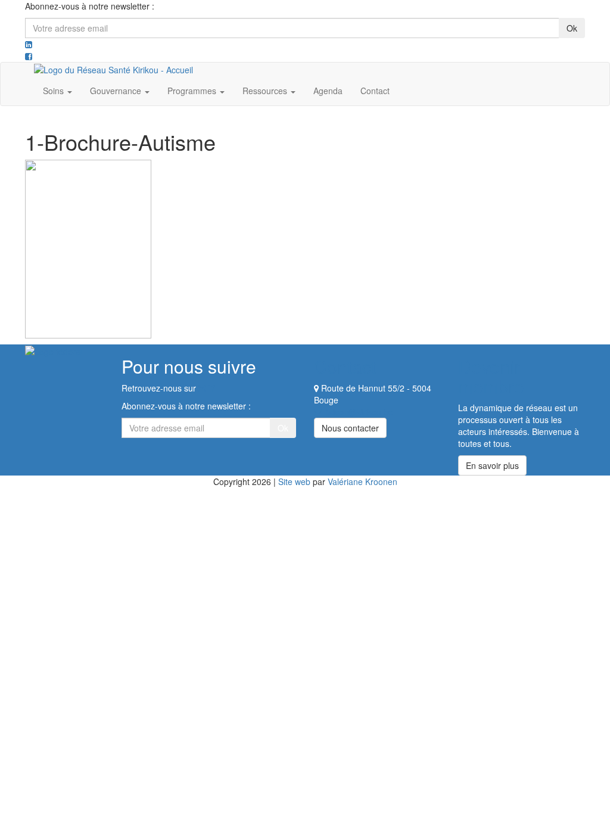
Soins (54, 91)
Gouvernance (117, 91)
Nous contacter (350, 428)
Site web (294, 481)
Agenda (328, 91)
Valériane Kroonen (362, 481)
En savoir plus (492, 465)
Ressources (266, 91)
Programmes (193, 91)
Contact (375, 91)
